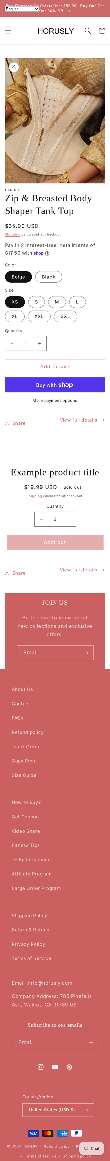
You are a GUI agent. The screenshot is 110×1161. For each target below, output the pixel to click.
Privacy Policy (28, 944)
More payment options (55, 400)
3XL (65, 316)
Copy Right (24, 761)
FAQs (17, 718)
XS (15, 302)
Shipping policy (77, 1156)
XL (15, 316)
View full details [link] (78, 570)
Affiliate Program (31, 874)
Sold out (55, 542)
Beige (19, 277)
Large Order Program (36, 888)
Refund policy (28, 732)
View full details (78, 420)
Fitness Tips (26, 845)
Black (48, 277)
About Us (22, 689)
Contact (21, 703)
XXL (39, 316)
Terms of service (40, 1156)
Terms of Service (31, 958)
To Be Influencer (31, 860)
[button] (8, 31)
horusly (31, 1146)
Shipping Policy (30, 915)
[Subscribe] (86, 653)
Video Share (26, 831)
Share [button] (19, 423)
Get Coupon (25, 817)
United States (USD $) (52, 1109)
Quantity (14, 330)
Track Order (26, 746)
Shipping (13, 234)
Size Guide (24, 775)
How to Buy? (26, 802)
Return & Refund (31, 930)
